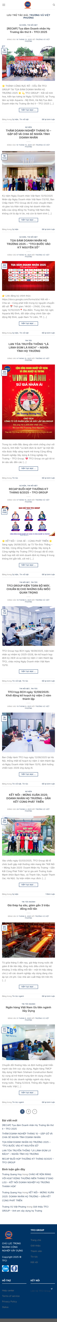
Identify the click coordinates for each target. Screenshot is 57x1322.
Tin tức (28, 341)
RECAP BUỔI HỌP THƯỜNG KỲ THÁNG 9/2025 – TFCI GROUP (28, 490)
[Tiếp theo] (34, 1111)
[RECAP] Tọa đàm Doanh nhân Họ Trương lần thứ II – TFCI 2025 (28, 30)
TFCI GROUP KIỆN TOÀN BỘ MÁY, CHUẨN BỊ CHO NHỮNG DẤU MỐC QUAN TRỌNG (28, 589)
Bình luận (50, 894)
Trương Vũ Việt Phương (36, 16)
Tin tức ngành (28, 902)
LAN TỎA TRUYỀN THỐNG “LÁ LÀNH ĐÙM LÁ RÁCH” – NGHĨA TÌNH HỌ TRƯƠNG (29, 347)
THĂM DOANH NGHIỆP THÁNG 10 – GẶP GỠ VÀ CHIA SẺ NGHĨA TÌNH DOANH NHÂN (28, 134)
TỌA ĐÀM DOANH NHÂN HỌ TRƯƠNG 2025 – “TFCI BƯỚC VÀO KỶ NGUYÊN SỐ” (28, 244)
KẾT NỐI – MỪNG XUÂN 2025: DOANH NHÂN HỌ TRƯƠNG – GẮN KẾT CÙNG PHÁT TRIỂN (28, 798)
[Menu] (3, 4)
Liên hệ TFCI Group (41, 1290)
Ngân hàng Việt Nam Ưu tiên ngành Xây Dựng (28, 1009)
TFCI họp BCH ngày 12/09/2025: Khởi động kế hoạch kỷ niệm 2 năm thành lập (28, 695)
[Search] (54, 4)
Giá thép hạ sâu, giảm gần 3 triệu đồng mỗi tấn (28, 907)
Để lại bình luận (48, 119)
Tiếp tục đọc (28, 110)
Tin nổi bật (32, 25)
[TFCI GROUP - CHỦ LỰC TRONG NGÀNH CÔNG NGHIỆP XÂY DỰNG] (28, 5)
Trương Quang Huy (12, 1174)
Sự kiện (22, 25)
